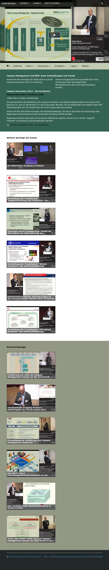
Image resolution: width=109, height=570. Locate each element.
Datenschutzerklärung (64, 557)
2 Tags (73, 66)
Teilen (29, 66)
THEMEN (24, 3)
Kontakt (98, 557)
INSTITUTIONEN (52, 3)
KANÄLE (37, 3)
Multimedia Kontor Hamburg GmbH (25, 94)
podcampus (9, 3)
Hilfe (91, 557)
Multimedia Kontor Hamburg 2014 (25, 557)
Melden (85, 66)
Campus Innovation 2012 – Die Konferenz (29, 125)
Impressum (82, 557)
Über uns (48, 557)
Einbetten (59, 66)
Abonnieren (43, 66)
